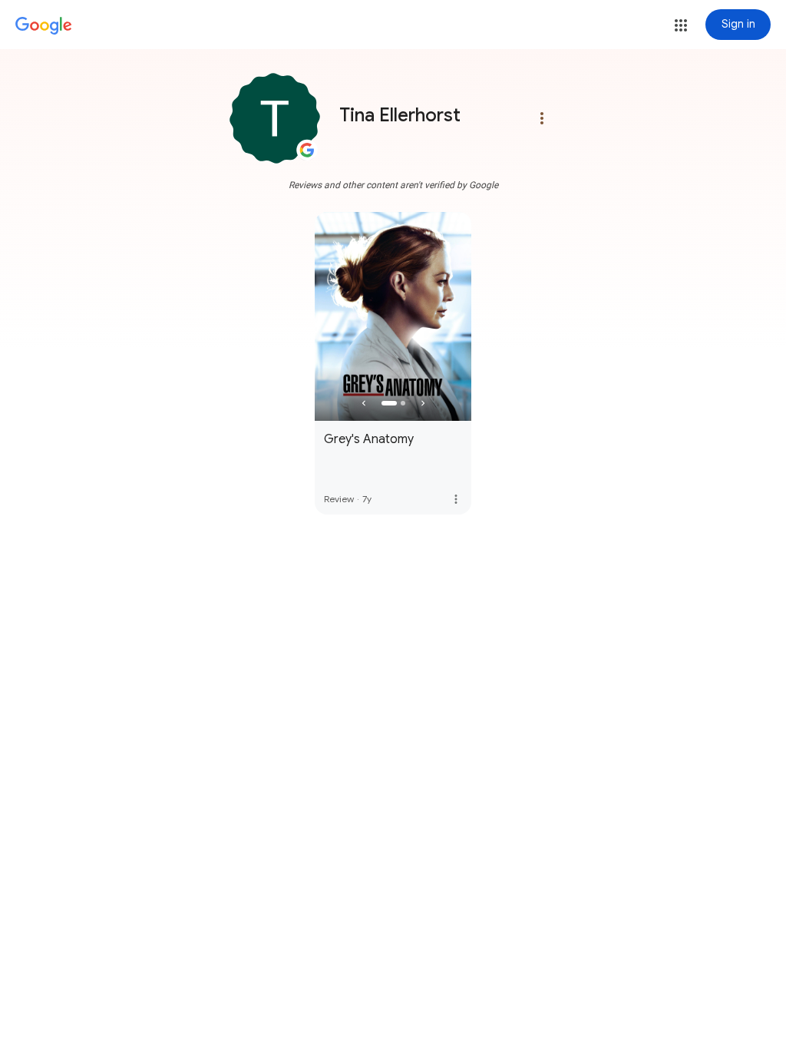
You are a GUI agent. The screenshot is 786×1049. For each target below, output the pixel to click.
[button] (680, 25)
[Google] (43, 26)
